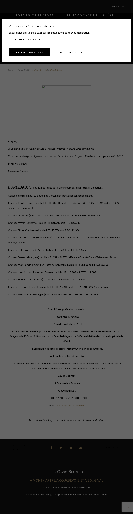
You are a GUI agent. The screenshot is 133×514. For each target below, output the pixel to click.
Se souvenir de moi (72, 52)
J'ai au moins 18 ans (26, 39)
